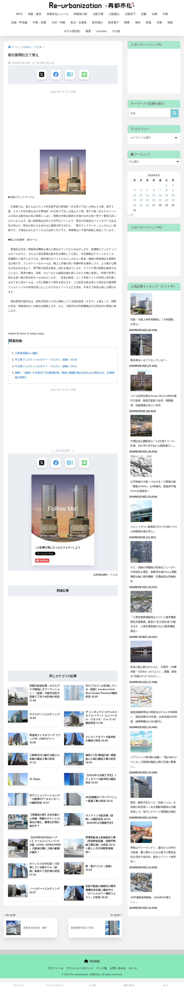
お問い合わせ (118, 968)
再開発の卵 (80, 13)
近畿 (143, 13)
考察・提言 (34, 13)
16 (173, 195)
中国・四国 (39, 22)
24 (134, 205)
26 (147, 205)
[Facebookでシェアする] (56, 74)
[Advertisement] (63, 120)
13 (153, 195)
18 (141, 200)
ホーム (133, 968)
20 (153, 200)
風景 (88, 31)
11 (141, 195)
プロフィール (55, 968)
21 (160, 200)
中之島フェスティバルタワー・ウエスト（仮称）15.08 (46, 359)
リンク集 (101, 968)
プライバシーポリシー (79, 968)
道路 (170, 22)
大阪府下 (130, 13)
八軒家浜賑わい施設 (26, 353)
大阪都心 (114, 13)
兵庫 (154, 13)
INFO (19, 13)
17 (134, 200)
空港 (159, 22)
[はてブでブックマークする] (70, 74)
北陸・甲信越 (19, 22)
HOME (94, 961)
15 (166, 195)
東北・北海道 (78, 22)
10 (134, 195)
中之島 (114, 574)
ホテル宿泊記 (72, 31)
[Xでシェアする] (42, 74)
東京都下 (113, 22)
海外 (138, 22)
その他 (116, 31)
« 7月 (130, 215)
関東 (127, 22)
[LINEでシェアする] (84, 74)
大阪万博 (98, 13)
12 (147, 195)
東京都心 (97, 22)
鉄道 (148, 22)
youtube (101, 31)
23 (173, 200)
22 (166, 200)
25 (141, 205)
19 (147, 200)
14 (160, 195)
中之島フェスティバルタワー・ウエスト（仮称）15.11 (46, 366)
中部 (165, 13)
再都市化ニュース (57, 13)
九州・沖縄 (58, 22)
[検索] (175, 113)
